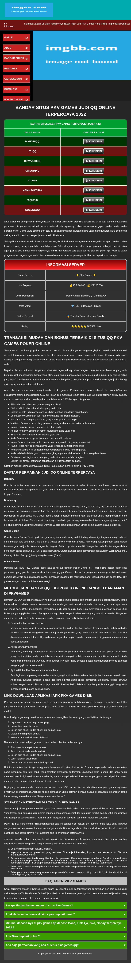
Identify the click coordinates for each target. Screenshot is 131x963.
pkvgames (69, 246)
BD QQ (18, 599)
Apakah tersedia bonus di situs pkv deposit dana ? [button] (65, 914)
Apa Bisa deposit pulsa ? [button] (65, 936)
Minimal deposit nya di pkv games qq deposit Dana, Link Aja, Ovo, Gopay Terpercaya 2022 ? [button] (65, 925)
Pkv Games (63, 953)
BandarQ (9, 478)
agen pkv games (81, 399)
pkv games (27, 221)
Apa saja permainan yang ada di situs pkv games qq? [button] (65, 945)
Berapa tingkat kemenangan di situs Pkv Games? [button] (65, 905)
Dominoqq (10, 500)
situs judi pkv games (22, 808)
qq (41, 767)
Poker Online (11, 561)
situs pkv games (73, 350)
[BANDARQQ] (29, 16)
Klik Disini (95, 141)
